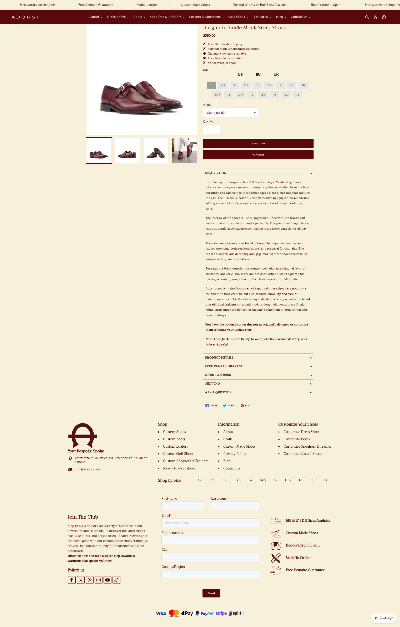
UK (276, 75)
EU (258, 75)
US (240, 75)
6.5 (223, 85)
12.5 (263, 94)
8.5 (269, 85)
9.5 (292, 85)
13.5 (286, 94)
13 (274, 94)
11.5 (240, 94)
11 (228, 94)
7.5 (246, 85)
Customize (258, 155)
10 (303, 85)
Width (207, 105)
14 (297, 94)
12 (251, 94)
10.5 (217, 94)
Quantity (208, 121)
